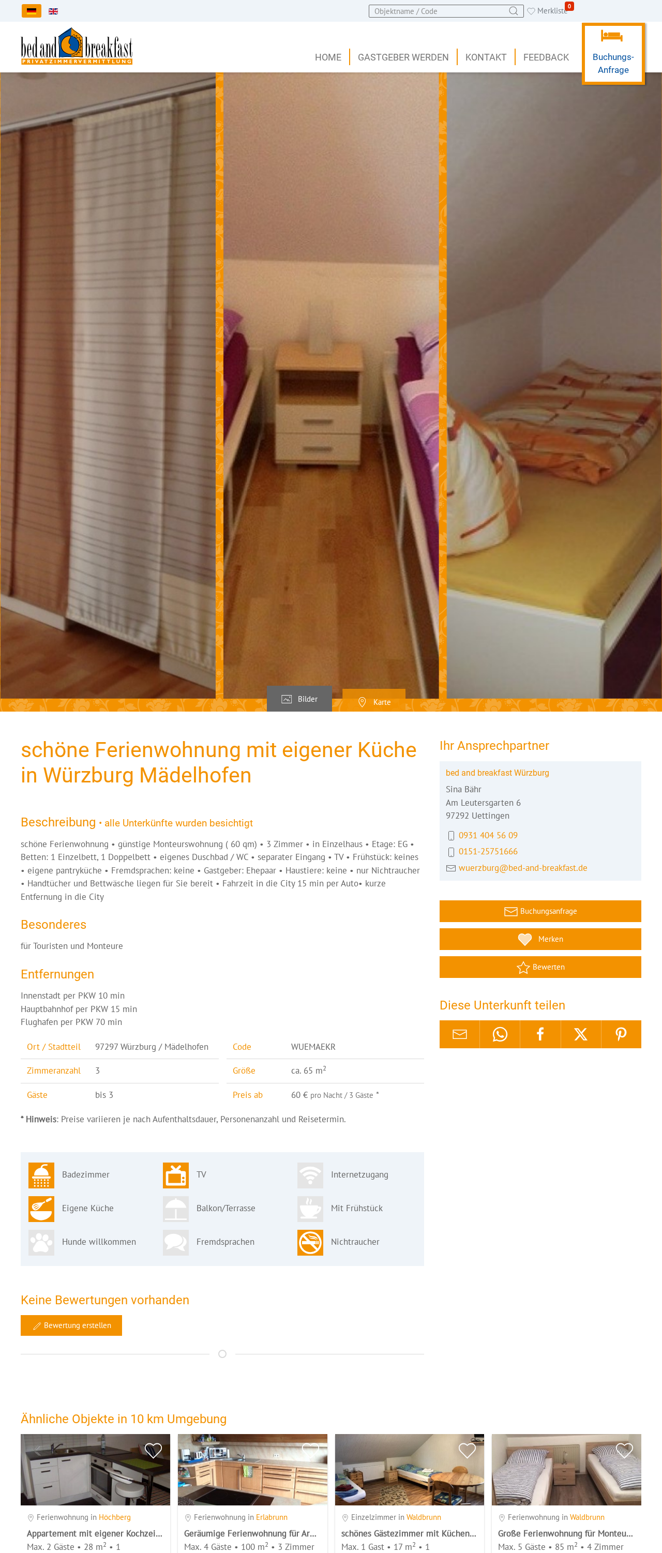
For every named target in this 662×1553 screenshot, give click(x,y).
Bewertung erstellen (76, 1325)
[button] (331, 385)
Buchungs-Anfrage (613, 64)
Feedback (546, 57)
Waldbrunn (424, 1517)
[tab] (299, 699)
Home (328, 57)
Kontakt (486, 57)
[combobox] (446, 11)
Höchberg (115, 1517)
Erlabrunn (272, 1517)
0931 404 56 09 (488, 835)
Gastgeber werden (403, 57)
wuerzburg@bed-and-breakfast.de (523, 867)
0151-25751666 (488, 851)
